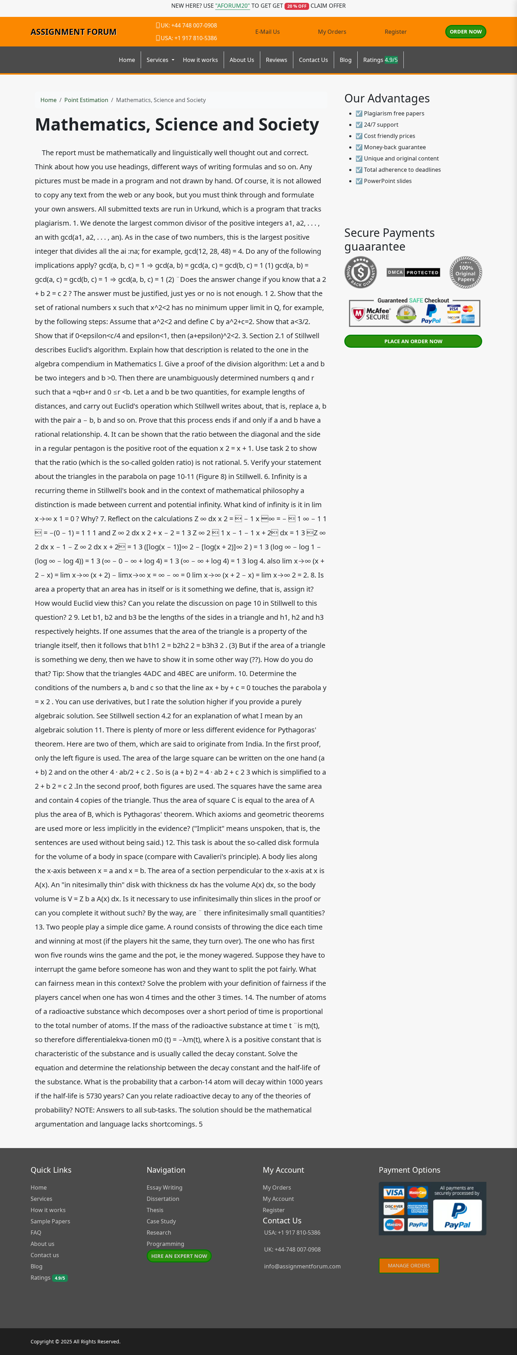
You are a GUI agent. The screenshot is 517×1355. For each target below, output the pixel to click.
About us (43, 1244)
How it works (200, 60)
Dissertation (163, 1199)
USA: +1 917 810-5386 (291, 1232)
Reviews (276, 60)
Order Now (466, 31)
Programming (165, 1244)
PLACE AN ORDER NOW (413, 341)
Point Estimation (86, 100)
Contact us (45, 1255)
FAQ (36, 1232)
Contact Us (313, 60)
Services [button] (158, 60)
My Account (278, 1199)
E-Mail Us (267, 32)
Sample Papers (50, 1221)
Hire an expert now (179, 1256)
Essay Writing (165, 1187)
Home (127, 60)
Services (41, 1199)
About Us (242, 60)
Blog (346, 60)
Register (396, 32)
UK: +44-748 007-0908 (292, 1249)
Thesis (155, 1210)
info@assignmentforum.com (302, 1266)
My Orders (332, 32)
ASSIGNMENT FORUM (74, 31)
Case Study (161, 1221)
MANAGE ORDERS (409, 1265)
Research (159, 1232)
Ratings (380, 60)
